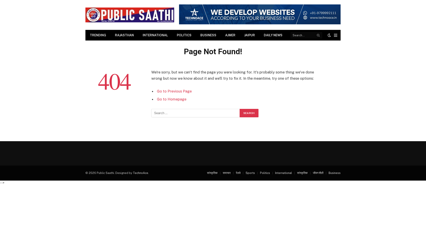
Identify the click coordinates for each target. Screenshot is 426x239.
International (155, 35)
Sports (250, 173)
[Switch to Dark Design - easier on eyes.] (329, 35)
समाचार (227, 173)
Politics (184, 35)
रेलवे (238, 173)
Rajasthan (124, 35)
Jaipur (249, 35)
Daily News (273, 35)
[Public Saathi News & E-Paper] (129, 15)
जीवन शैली (318, 173)
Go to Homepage (171, 99)
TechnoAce (140, 173)
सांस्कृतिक (212, 173)
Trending (98, 35)
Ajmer (230, 35)
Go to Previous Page (174, 91)
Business (208, 35)
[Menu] (335, 35)
